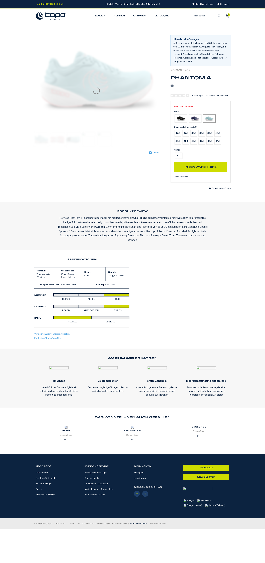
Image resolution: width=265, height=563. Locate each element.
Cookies (71, 523)
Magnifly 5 (132, 430)
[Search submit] (220, 16)
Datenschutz (60, 523)
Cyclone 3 (199, 427)
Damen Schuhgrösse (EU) (185, 127)
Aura (66, 430)
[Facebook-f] (145, 494)
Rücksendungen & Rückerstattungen (112, 523)
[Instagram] (137, 494)
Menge (177, 150)
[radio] (181, 118)
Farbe (176, 112)
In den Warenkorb (201, 167)
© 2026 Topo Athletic (138, 523)
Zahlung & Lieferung (86, 523)
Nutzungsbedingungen (43, 523)
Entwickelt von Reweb (157, 523)
